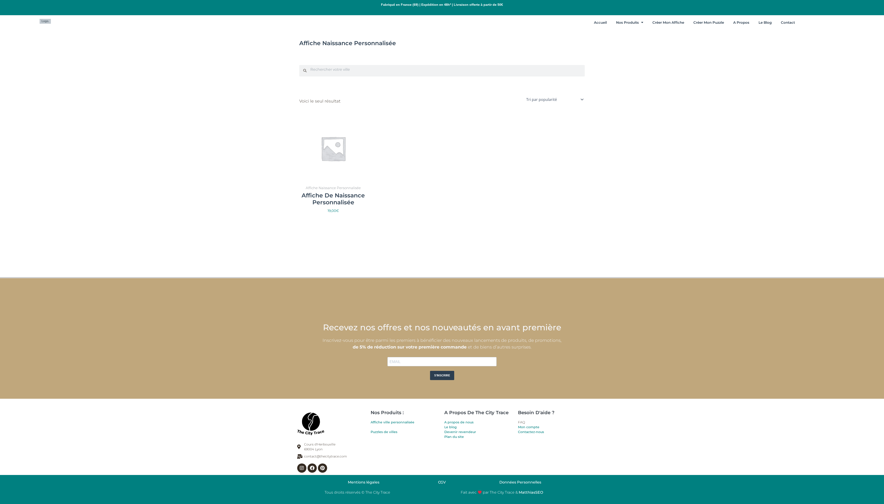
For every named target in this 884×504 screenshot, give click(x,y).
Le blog (450, 427)
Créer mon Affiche (668, 22)
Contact (788, 22)
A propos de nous (459, 422)
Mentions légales (363, 482)
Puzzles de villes (384, 432)
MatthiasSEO (531, 492)
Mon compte (528, 427)
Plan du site (454, 437)
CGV (442, 482)
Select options (333, 221)
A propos (741, 22)
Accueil (600, 22)
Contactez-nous (531, 432)
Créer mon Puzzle (708, 22)
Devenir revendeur (460, 432)
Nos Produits (627, 22)
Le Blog (765, 22)
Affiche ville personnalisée (392, 422)
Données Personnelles (520, 482)
